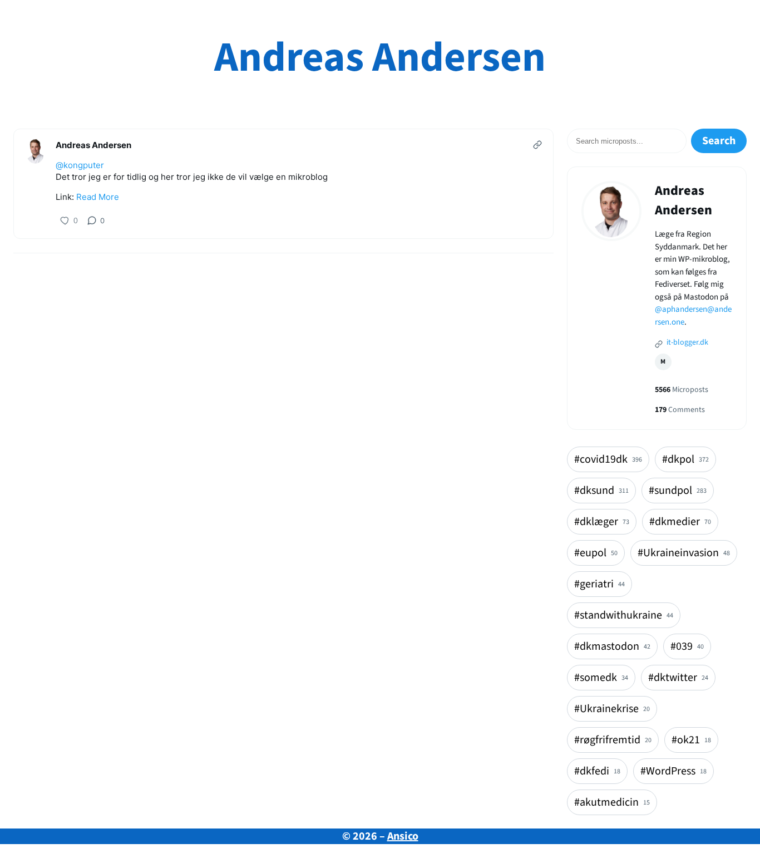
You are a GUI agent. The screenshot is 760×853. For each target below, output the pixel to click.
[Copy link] (537, 145)
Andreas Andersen (380, 57)
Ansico (402, 836)
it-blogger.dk (686, 342)
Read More (97, 197)
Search (719, 141)
